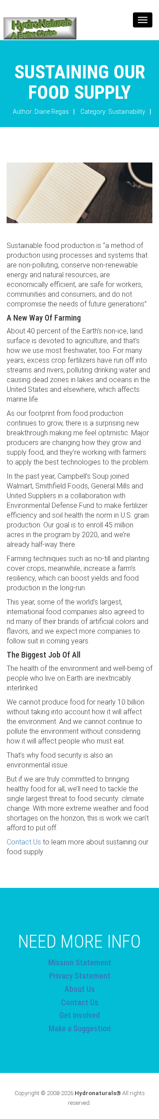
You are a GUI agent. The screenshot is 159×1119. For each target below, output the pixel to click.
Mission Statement (79, 962)
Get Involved (79, 1015)
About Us (79, 989)
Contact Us (24, 842)
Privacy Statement (79, 975)
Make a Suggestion (80, 1028)
